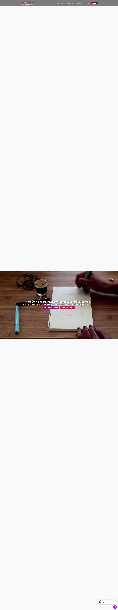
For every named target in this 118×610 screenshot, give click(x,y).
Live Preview (70, 3)
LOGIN (94, 3)
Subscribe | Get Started (50, 307)
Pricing (79, 3)
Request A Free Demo (67, 307)
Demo (62, 3)
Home (57, 3)
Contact (87, 3)
